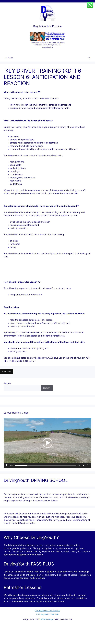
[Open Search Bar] (89, 58)
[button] (47, 443)
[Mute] (84, 465)
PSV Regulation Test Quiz (47, 614)
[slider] (45, 465)
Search (7, 383)
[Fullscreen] (88, 465)
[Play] (7, 465)
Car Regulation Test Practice (47, 610)
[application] (47, 443)
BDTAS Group (47, 619)
